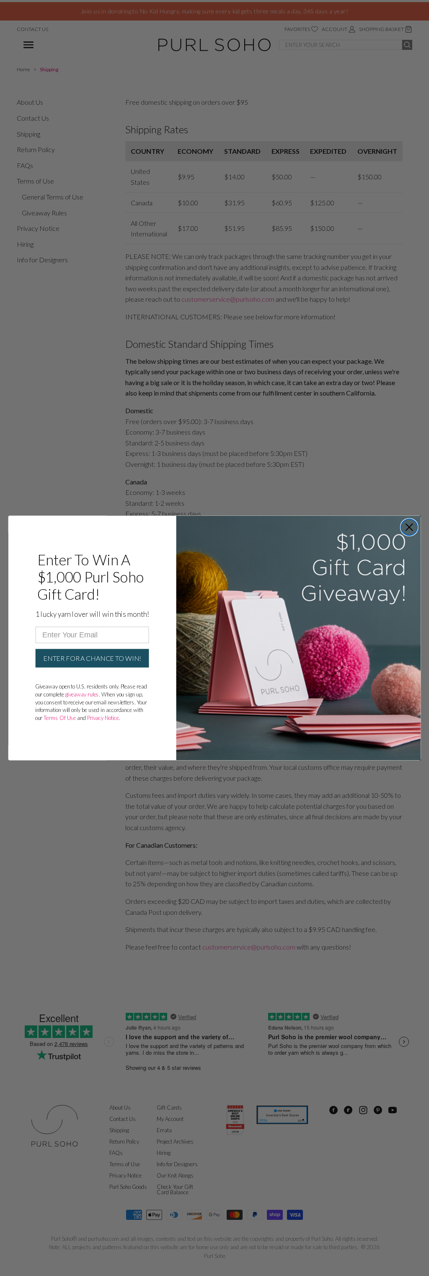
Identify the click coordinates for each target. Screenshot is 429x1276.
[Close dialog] (409, 527)
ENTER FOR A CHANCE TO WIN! (92, 658)
